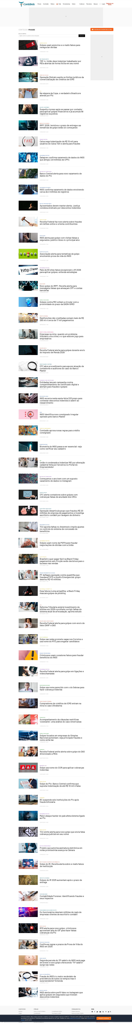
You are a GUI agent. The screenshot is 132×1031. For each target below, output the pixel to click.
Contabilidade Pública (57, 1011)
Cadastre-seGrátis (109, 4)
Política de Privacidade (75, 1018)
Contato (20, 1022)
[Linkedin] (103, 1011)
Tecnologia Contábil (56, 1013)
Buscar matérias (22, 33)
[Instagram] (92, 1011)
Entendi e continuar (104, 1018)
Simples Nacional (76, 1011)
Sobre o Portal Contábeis (39, 1011)
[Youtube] (100, 1012)
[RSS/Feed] (110, 1011)
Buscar (82, 35)
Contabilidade (37, 1013)
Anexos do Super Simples (78, 1013)
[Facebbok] (94, 1011)
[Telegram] (106, 1012)
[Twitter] (97, 1012)
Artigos (20, 1013)
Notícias (20, 1011)
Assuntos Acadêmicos (39, 1022)
